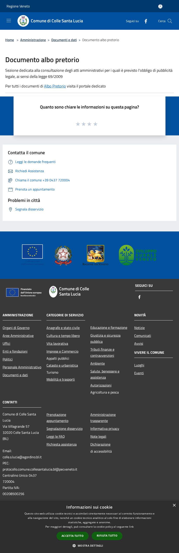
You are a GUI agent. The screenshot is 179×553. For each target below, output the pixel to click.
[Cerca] (169, 21)
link (131, 526)
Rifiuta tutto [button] (107, 535)
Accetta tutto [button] (73, 536)
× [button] (174, 505)
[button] (89, 545)
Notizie (139, 327)
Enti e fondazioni (15, 351)
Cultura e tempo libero (63, 335)
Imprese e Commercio (62, 351)
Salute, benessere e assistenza (104, 374)
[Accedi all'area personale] (160, 6)
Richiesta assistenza (61, 444)
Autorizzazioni (101, 385)
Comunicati (142, 335)
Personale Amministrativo (22, 367)
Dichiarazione (100, 444)
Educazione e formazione (108, 327)
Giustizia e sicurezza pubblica (105, 338)
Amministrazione (33, 39)
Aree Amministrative (18, 335)
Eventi (139, 373)
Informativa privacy (104, 428)
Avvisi (138, 343)
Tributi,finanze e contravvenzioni (102, 352)
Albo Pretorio (55, 86)
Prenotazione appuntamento (57, 417)
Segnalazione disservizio (64, 428)
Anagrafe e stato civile (63, 327)
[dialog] (89, 527)
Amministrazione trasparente (103, 417)
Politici (8, 359)
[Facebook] (144, 21)
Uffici (6, 343)
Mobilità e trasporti (60, 379)
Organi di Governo (16, 327)
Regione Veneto (18, 6)
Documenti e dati (64, 39)
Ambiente (97, 363)
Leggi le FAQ (55, 436)
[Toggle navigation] (8, 20)
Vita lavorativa (57, 343)
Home (9, 39)
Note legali (98, 436)
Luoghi (139, 365)
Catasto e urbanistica (62, 365)
